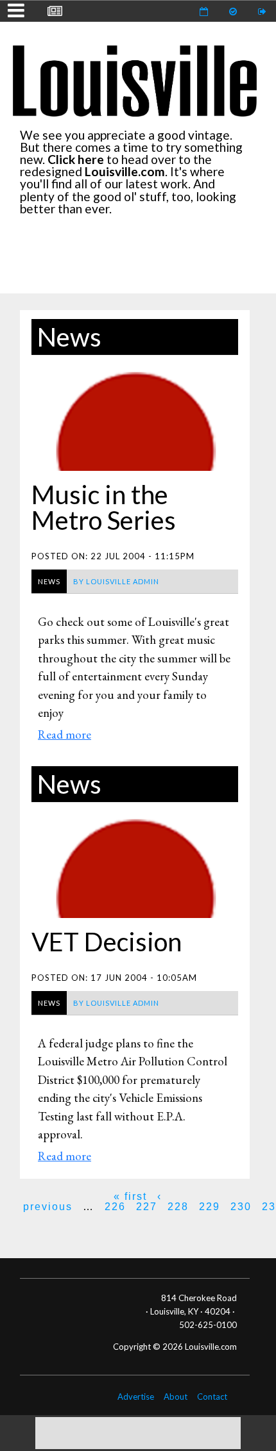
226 (115, 1206)
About (175, 1396)
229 (209, 1206)
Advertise (135, 1396)
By (116, 581)
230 (241, 1206)
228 (178, 1206)
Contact (212, 1396)
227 (146, 1206)
